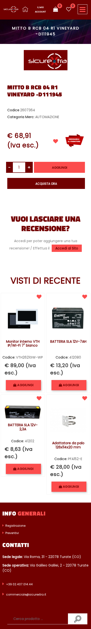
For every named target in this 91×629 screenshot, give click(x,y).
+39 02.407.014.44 (19, 584)
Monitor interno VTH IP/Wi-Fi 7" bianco (23, 344)
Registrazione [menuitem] (15, 526)
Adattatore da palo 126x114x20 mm (68, 445)
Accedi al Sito (66, 248)
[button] (45, 59)
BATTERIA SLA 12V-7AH (68, 342)
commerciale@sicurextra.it (26, 594)
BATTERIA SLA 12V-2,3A (23, 427)
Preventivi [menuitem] (12, 533)
